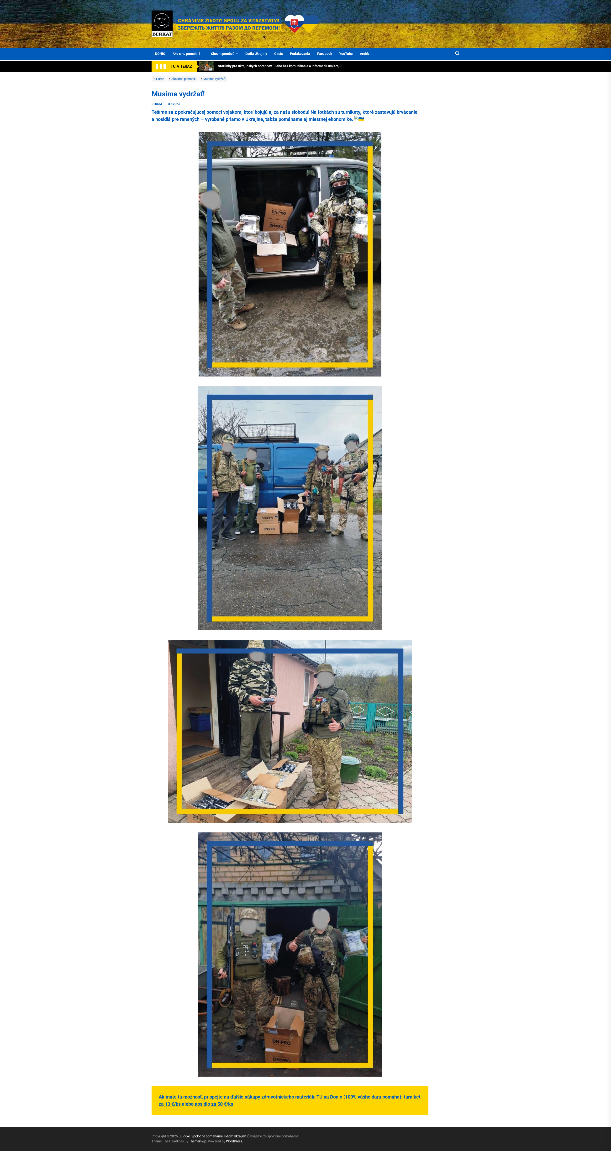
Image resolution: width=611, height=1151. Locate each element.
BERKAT (157, 104)
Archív (364, 54)
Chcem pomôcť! (223, 54)
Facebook (324, 54)
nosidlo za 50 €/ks (214, 1104)
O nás (278, 54)
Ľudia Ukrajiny (256, 54)
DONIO (160, 54)
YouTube (346, 54)
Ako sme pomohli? (186, 54)
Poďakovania (300, 54)
